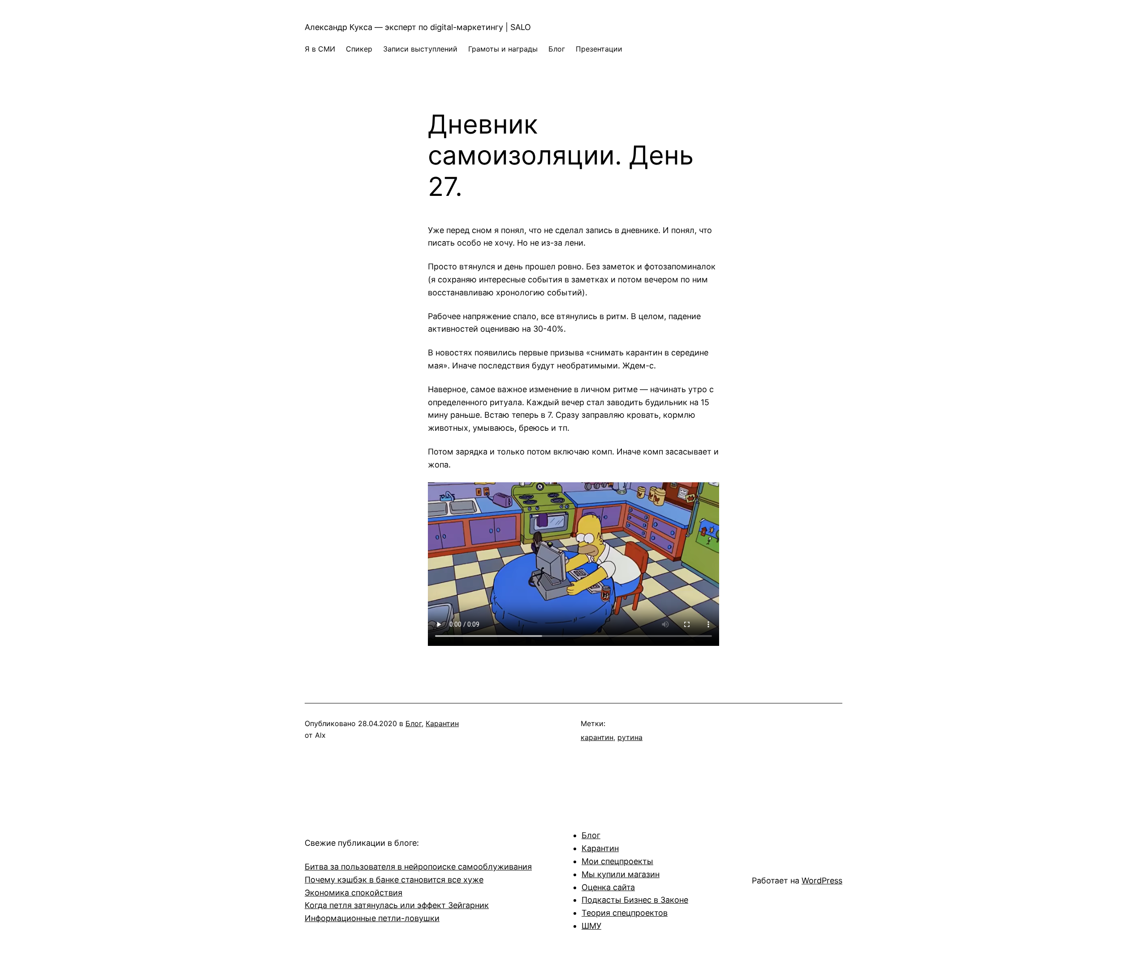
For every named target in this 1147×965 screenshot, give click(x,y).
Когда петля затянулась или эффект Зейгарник (397, 905)
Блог (413, 723)
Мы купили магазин (621, 874)
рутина (629, 737)
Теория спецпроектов (625, 912)
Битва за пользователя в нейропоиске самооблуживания (418, 866)
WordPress (822, 880)
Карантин (442, 723)
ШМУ (591, 925)
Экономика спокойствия (353, 892)
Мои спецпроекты (617, 861)
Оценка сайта (608, 887)
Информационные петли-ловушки (372, 918)
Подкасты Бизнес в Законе (635, 899)
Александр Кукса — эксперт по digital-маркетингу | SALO (418, 27)
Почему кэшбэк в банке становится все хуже (394, 879)
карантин (597, 737)
